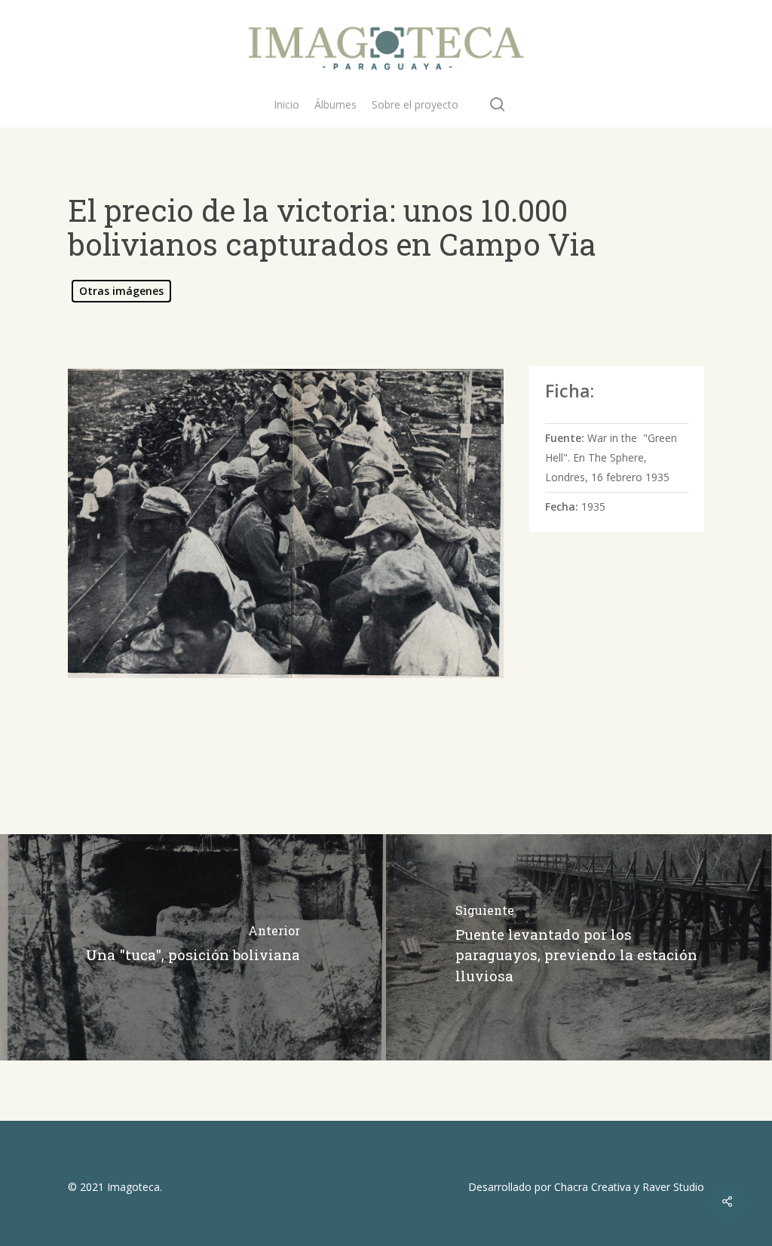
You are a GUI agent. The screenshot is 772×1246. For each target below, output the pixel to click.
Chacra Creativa (592, 1187)
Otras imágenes (121, 291)
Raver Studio (673, 1187)
